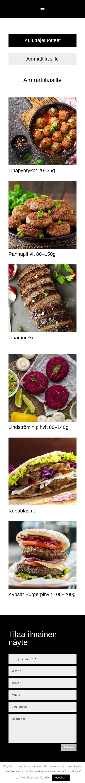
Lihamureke (21, 337)
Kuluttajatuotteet (43, 40)
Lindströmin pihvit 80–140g (38, 427)
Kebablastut (21, 510)
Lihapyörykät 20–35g (31, 170)
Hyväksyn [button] (61, 777)
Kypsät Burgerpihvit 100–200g (42, 594)
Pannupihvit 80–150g (32, 254)
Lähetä (69, 747)
